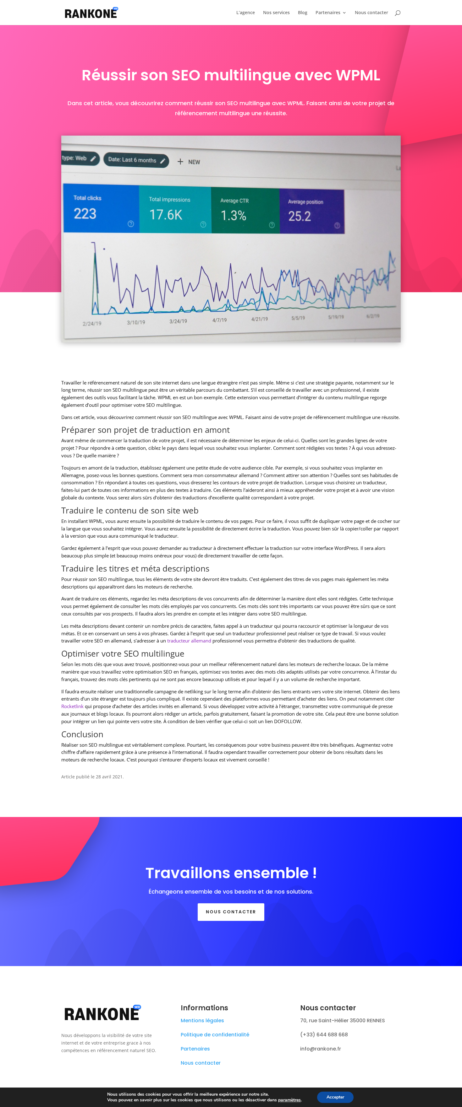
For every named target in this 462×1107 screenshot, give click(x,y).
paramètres (289, 1100)
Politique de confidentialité (215, 1034)
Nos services (276, 12)
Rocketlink (72, 706)
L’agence (245, 12)
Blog (302, 12)
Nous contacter (371, 12)
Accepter (335, 1097)
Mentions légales (202, 1020)
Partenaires (328, 12)
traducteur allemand (189, 640)
